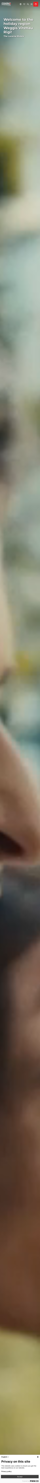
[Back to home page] (6, 4)
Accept (19, 1477)
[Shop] (35, 4)
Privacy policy (6, 1471)
